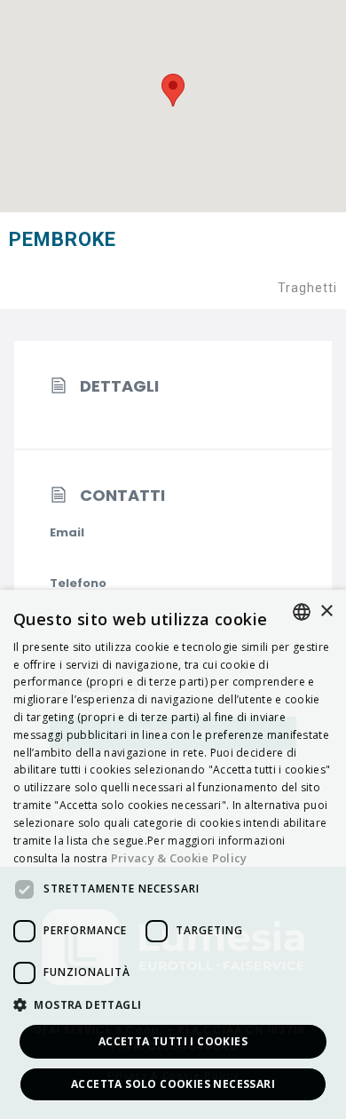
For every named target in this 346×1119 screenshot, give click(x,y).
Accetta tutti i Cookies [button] (173, 1041)
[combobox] (302, 612)
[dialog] (173, 854)
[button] (173, 1006)
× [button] (326, 611)
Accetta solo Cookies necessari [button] (173, 1083)
